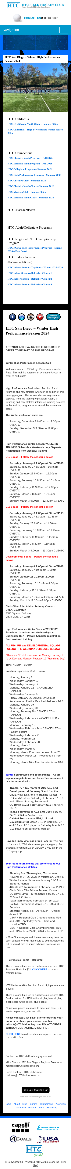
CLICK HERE (39, 969)
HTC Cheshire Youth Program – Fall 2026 (30, 158)
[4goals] (20, 1139)
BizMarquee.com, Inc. (48, 1162)
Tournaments (46, 1104)
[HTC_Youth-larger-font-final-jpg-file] (34, 1151)
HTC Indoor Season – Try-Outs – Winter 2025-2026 (35, 267)
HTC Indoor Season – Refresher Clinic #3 (30, 284)
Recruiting (52, 1107)
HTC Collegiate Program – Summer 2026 (30, 169)
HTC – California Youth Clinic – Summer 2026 (33, 124)
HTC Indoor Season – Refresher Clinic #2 (30, 278)
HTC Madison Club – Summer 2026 (27, 192)
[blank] (48, 1127)
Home (8, 1104)
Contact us (41, 18)
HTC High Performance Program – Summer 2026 (34, 175)
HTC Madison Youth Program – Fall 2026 (30, 163)
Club (24, 1104)
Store (41, 1107)
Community (20, 1107)
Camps (33, 1104)
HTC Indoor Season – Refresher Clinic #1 (30, 273)
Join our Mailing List (36, 1089)
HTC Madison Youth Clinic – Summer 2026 (31, 197)
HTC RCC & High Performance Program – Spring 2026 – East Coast (35, 249)
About (17, 1104)
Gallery (32, 1107)
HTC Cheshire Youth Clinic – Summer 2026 (31, 186)
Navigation (11, 30)
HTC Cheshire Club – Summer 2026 (27, 180)
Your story (61, 1104)
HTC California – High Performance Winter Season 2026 (35, 131)
